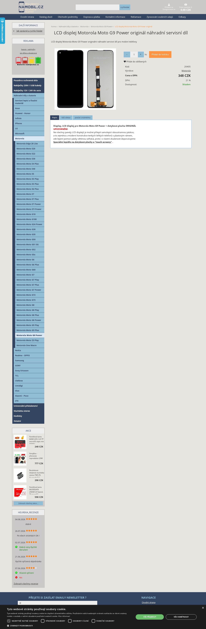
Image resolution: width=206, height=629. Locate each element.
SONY (18, 365)
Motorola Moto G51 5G (28, 244)
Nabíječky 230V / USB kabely (27, 85)
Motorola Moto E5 (25, 173)
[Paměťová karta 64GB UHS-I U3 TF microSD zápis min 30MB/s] (20, 442)
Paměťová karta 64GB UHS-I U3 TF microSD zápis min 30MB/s (36, 439)
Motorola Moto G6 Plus (28, 264)
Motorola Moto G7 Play (28, 279)
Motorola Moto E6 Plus (28, 189)
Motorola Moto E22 (26, 153)
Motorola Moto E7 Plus (28, 199)
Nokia (18, 350)
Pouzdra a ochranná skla (26, 80)
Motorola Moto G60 (26, 269)
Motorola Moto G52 (26, 249)
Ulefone (19, 380)
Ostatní (17, 421)
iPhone (18, 123)
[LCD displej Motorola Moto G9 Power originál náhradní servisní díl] (85, 79)
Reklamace (136, 16)
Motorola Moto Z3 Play (28, 340)
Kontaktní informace (115, 16)
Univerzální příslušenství (26, 406)
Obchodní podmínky (68, 16)
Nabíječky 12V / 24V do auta (27, 90)
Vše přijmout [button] (149, 617)
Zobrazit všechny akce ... (28, 503)
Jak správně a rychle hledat (29, 30)
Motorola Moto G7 (25, 274)
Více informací (64, 616)
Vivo (17, 390)
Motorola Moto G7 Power (29, 290)
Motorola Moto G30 (26, 229)
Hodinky (18, 416)
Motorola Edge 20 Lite (27, 143)
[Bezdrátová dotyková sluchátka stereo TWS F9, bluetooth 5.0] (20, 475)
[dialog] (103, 617)
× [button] (203, 608)
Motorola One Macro (27, 345)
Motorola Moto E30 (26, 158)
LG (16, 128)
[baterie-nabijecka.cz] (28, 68)
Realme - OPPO (22, 355)
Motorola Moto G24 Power (29, 224)
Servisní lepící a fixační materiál (26, 102)
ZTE (16, 400)
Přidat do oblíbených (136, 61)
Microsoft (19, 133)
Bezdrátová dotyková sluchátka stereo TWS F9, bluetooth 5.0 (36, 473)
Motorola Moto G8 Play (28, 310)
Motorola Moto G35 (26, 234)
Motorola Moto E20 (26, 148)
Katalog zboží (46, 16)
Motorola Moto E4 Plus (28, 163)
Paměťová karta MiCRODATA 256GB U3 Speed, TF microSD (36, 490)
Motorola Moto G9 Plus (28, 330)
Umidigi (19, 385)
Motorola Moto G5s (26, 254)
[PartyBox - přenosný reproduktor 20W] (20, 459)
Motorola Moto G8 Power (29, 320)
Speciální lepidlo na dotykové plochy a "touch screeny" (82, 142)
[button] (69, 625)
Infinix (18, 118)
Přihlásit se (169, 7)
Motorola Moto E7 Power (29, 204)
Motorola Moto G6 (25, 259)
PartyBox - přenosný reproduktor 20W (36, 455)
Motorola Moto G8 (25, 305)
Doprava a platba (91, 16)
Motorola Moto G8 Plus (28, 315)
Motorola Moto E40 (26, 168)
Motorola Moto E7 (25, 194)
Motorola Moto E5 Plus (28, 184)
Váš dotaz (66, 117)
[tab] (54, 117)
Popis (54, 117)
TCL (17, 375)
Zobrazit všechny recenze (26, 583)
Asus (17, 108)
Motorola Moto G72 (26, 295)
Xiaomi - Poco (21, 395)
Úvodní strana (27, 16)
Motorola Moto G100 (27, 219)
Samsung (19, 360)
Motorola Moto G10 (26, 214)
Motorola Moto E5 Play (28, 179)
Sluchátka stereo (22, 411)
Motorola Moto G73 (26, 300)
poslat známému (83, 117)
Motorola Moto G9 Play (28, 325)
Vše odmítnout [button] (181, 617)
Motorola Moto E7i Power (29, 209)
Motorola (186, 70)
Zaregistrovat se (169, 9)
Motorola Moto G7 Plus (28, 284)
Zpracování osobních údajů (160, 16)
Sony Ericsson (21, 370)
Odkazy (182, 16)
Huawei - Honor (22, 113)
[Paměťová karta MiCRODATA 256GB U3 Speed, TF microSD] (20, 492)
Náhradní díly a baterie (25, 95)
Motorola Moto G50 (26, 239)
